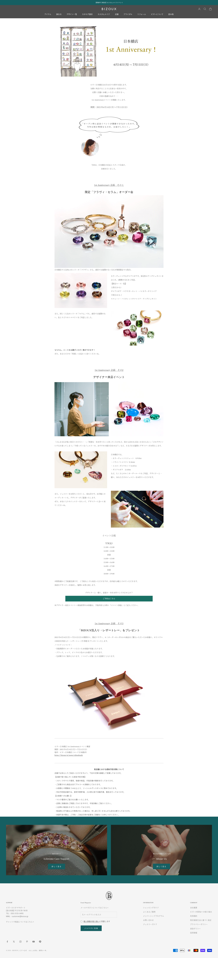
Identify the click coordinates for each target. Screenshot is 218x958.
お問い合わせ (148, 920)
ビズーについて (157, 14)
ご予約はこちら (109, 599)
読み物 (171, 14)
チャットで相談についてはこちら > (20, 922)
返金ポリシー (195, 929)
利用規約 (193, 916)
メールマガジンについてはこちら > (94, 908)
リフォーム (141, 14)
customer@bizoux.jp (20, 916)
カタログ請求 (87, 14)
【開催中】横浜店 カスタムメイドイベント (109, 2)
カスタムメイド (104, 14)
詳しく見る (56, 866)
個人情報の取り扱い (91, 921)
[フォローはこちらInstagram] (20, 941)
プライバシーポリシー (199, 924)
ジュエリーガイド (150, 924)
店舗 (116, 14)
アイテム (47, 14)
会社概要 (193, 908)
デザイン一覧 (72, 14)
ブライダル (128, 14)
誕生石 (59, 14)
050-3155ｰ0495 (17, 913)
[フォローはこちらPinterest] (27, 941)
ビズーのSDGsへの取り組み (201, 912)
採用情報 (193, 933)
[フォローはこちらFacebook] (7, 941)
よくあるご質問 (149, 912)
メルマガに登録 (91, 928)
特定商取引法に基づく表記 (200, 920)
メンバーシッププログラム (153, 916)
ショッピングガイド (151, 908)
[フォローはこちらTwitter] (14, 941)
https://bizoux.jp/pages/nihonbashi (68, 755)
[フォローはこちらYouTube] (33, 941)
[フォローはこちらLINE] (40, 941)
